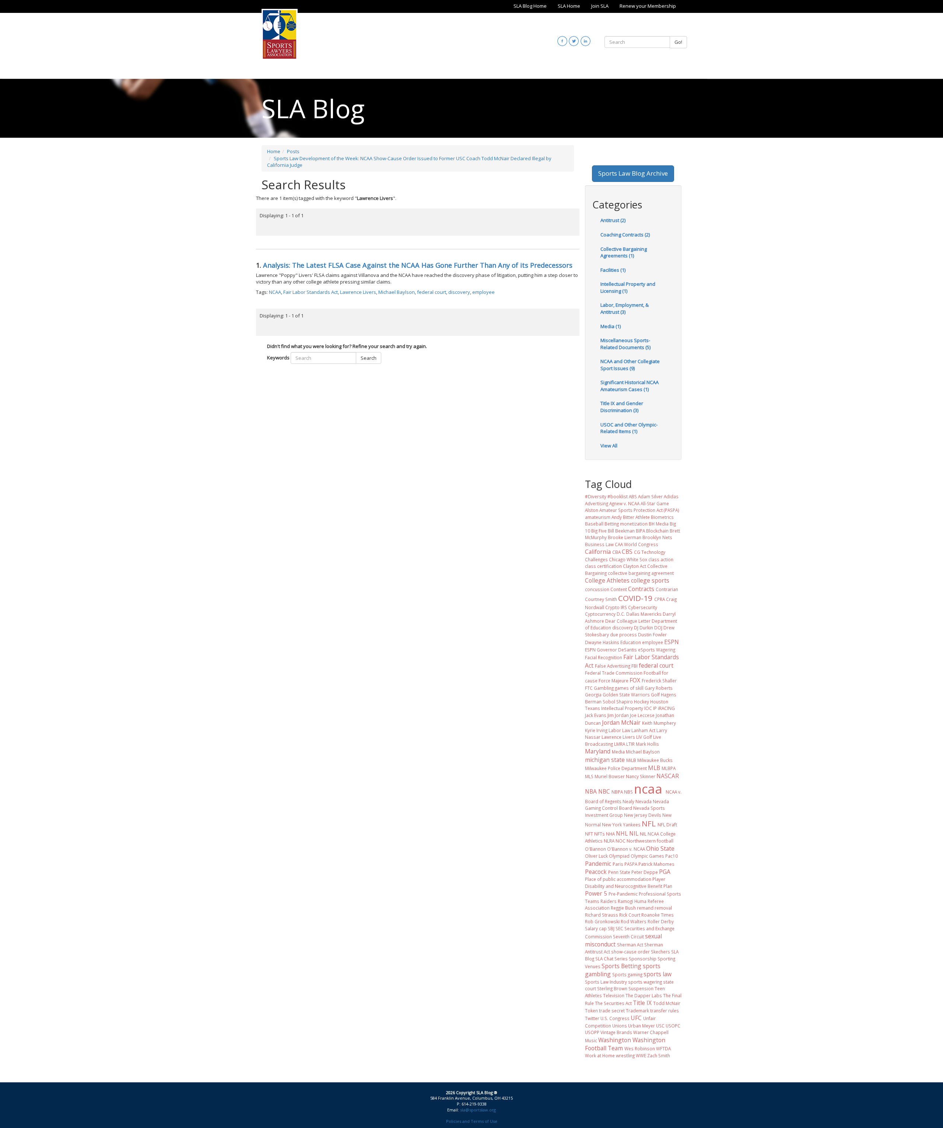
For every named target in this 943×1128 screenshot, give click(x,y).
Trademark (637, 1010)
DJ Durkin (643, 627)
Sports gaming (627, 974)
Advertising (596, 503)
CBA (616, 552)
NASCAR (667, 776)
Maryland (597, 751)
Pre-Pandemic (623, 894)
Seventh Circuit (628, 936)
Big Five (599, 531)
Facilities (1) (612, 270)
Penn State (619, 872)
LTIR (630, 744)
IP (655, 708)
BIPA (640, 531)
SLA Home (569, 6)
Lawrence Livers (358, 292)
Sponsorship (642, 959)
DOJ (658, 627)
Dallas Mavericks (644, 614)
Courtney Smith (601, 599)
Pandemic (598, 864)
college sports (650, 580)
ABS (633, 496)
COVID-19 (635, 598)
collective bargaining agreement (641, 573)
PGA (664, 872)
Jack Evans (595, 715)
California (598, 552)
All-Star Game (655, 503)
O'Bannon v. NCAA (626, 849)
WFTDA (663, 1048)
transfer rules (664, 1010)
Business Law (599, 544)
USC (660, 1026)
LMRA (619, 744)
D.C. (621, 614)
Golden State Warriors (626, 694)
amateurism (597, 517)
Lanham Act (643, 730)
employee (483, 292)
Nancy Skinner (640, 776)
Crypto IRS (616, 607)
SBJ (611, 928)
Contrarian (667, 589)
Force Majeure (613, 681)
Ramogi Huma (632, 901)
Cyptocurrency (600, 614)
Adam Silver (650, 496)
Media (618, 752)
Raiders (608, 901)
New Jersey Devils (642, 815)
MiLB (631, 760)
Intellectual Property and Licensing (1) (627, 287)
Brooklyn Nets (657, 537)
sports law (658, 974)
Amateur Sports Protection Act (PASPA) (639, 510)
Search (368, 358)
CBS (627, 552)
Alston (591, 510)
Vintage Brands (616, 1032)
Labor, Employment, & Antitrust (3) (624, 308)
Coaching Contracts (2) (625, 234)
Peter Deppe (644, 872)
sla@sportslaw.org (478, 1110)
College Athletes (607, 580)
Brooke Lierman (624, 537)
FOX (635, 680)
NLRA (609, 841)
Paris (618, 864)
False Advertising (612, 666)
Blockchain (657, 531)
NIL (633, 833)
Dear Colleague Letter (628, 621)
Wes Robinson (639, 1048)
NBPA (617, 792)
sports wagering (645, 982)
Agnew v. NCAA (624, 503)
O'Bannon (595, 849)
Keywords (278, 357)
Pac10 (671, 856)
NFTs (599, 834)
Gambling (604, 688)
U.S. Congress (615, 1018)
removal (663, 908)
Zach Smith (658, 1055)
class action (660, 559)
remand (645, 908)
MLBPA (669, 768)
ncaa (648, 788)
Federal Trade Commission (613, 673)
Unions (619, 1026)
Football (652, 673)
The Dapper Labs (643, 995)
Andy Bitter (622, 517)
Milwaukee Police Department (616, 768)
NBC (604, 791)
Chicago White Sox (628, 559)
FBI (634, 666)
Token (591, 1010)
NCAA (275, 292)
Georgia (593, 694)
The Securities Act (613, 1003)
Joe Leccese (642, 715)
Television (613, 995)
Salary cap (596, 928)
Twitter (592, 1018)
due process (623, 634)
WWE (641, 1055)
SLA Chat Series (611, 959)
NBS (628, 792)
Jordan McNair (621, 722)
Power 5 (596, 893)
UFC (636, 1018)
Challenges (596, 559)
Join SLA (600, 6)
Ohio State (660, 848)
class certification (603, 566)
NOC (620, 841)
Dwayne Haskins (602, 642)
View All (608, 445)
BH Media (659, 524)
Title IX (642, 1003)
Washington (614, 1040)
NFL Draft (667, 824)
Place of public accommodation (618, 879)
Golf (655, 694)
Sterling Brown (612, 988)
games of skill (629, 688)
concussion (597, 589)
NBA (591, 791)
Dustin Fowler (652, 634)
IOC (648, 708)
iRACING (666, 708)
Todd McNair (666, 1003)
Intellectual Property (622, 708)
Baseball (594, 524)
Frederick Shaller (659, 681)
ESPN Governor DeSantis (611, 650)
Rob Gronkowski (602, 921)
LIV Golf (644, 737)
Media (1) (610, 326)
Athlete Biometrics (654, 517)
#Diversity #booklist (606, 496)
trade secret (612, 1010)
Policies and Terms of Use (471, 1121)
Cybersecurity (642, 607)
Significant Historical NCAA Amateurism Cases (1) (629, 386)
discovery (459, 292)
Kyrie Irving (596, 730)
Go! (678, 42)
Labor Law (619, 730)
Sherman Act (630, 945)
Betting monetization (626, 524)
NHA (610, 834)
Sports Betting (621, 966)
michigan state (605, 760)
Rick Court (629, 915)
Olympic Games (647, 856)
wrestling (625, 1055)
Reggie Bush (623, 908)
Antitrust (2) (612, 220)
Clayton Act (634, 566)
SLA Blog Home (530, 6)
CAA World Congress (636, 544)
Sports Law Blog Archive (633, 173)
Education (630, 642)
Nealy (628, 801)
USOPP (592, 1032)
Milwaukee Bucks (655, 760)
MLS (589, 776)
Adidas (671, 496)
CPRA (659, 599)
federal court (431, 292)
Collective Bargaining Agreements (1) (623, 252)
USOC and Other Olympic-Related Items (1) (629, 428)
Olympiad (619, 856)
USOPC (673, 1026)
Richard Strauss (601, 915)
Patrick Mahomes (656, 864)
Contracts (641, 589)
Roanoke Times (657, 915)
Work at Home (600, 1055)
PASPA (630, 864)
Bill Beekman (621, 531)
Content (618, 589)
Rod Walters (633, 921)
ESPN (671, 642)
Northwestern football (650, 841)
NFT (589, 834)
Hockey (641, 701)
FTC (589, 688)
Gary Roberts (659, 688)
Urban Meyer (641, 1026)
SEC (619, 928)
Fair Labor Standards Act (310, 292)
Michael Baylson (396, 292)
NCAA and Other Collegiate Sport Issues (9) (630, 365)
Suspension (640, 988)
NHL (622, 833)
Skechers (660, 952)
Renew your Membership (648, 6)
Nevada (643, 801)
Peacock (596, 872)
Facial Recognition (603, 657)
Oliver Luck (596, 856)
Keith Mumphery (659, 723)
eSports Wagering (656, 650)
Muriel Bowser (610, 776)
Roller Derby (661, 921)
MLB (654, 768)
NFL (649, 823)
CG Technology (649, 552)
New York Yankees (621, 824)
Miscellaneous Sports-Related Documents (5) (625, 344)
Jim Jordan (618, 715)
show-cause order (630, 952)
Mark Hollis (647, 744)
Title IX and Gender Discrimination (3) (621, 407)
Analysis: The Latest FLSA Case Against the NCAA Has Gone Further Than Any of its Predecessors (417, 265)
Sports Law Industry (606, 982)
